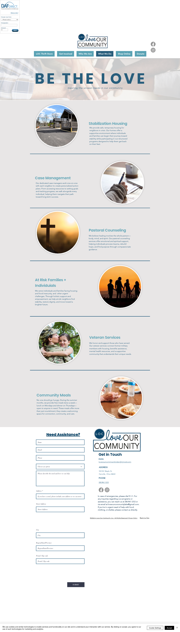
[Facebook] (153, 44)
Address (39, 491)
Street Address (41, 504)
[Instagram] (153, 50)
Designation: (4, 23)
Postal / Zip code (42, 556)
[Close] (177, 628)
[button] (140, 54)
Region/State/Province (44, 543)
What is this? (14, 13)
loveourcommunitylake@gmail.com (115, 462)
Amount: (3, 28)
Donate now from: (6, 17)
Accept (169, 628)
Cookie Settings (155, 628)
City (37, 530)
